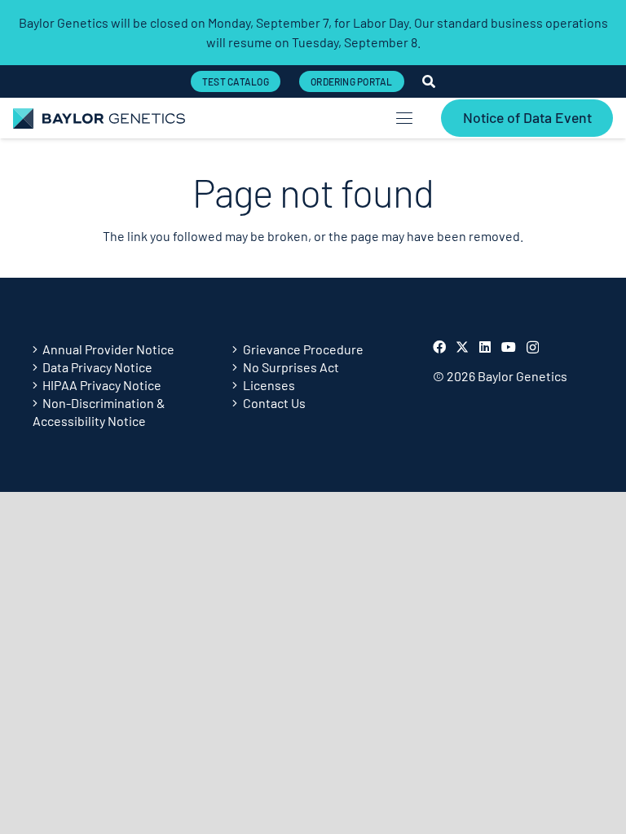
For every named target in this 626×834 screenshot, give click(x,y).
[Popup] (428, 81)
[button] (404, 118)
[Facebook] (439, 346)
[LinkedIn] (485, 346)
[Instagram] (533, 347)
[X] (462, 346)
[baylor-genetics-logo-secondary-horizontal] (99, 118)
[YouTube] (508, 346)
